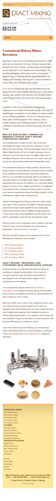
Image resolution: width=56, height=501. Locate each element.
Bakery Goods (8, 443)
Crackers (7, 459)
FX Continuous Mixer (10, 420)
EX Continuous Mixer (10, 412)
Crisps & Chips (8, 451)
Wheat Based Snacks (11, 446)
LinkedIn (14, 29)
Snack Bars (7, 453)
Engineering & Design (10, 435)
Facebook (5, 29)
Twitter (9, 29)
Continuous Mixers (13, 410)
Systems (8, 425)
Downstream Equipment (11, 438)
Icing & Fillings (8, 461)
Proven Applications (14, 441)
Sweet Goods (8, 464)
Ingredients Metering (10, 430)
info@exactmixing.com (40, 477)
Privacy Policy (17, 480)
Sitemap (41, 480)
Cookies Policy (30, 480)
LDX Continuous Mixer (11, 422)
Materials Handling (9, 428)
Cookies (6, 466)
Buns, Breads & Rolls (10, 448)
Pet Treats (7, 469)
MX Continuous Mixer (10, 417)
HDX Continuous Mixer (11, 415)
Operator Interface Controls (12, 433)
